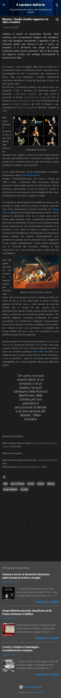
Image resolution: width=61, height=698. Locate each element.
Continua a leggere (47, 602)
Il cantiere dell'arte (30, 5)
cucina (31, 483)
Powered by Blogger (32, 687)
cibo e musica (17, 483)
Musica (51, 483)
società (24, 489)
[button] (57, 20)
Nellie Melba (38, 351)
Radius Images (38, 692)
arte (5, 483)
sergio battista (10, 489)
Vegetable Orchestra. (30, 175)
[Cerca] (57, 5)
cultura (40, 483)
